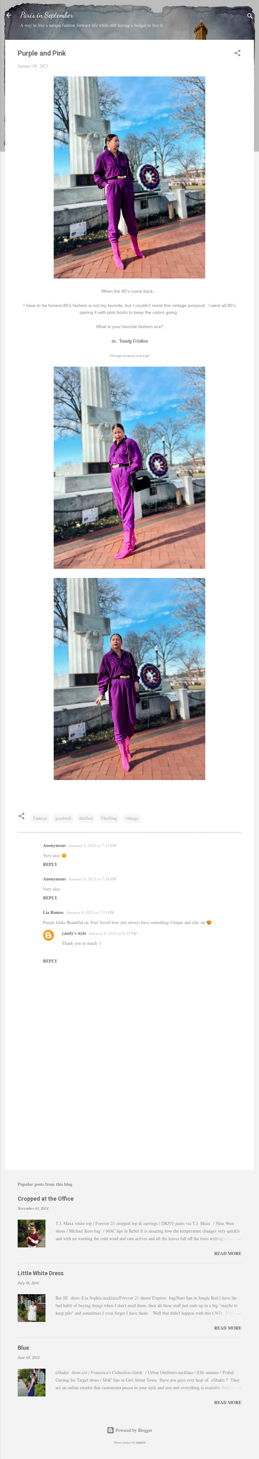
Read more (227, 1253)
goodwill (63, 818)
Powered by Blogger (133, 1430)
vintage (131, 818)
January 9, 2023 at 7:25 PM (92, 845)
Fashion (40, 818)
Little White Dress (40, 1273)
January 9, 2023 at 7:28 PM (92, 879)
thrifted (86, 818)
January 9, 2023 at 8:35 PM (113, 933)
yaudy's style (74, 933)
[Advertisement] (129, 1111)
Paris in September (46, 15)
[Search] (250, 17)
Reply (50, 864)
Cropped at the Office (46, 1198)
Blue (23, 1347)
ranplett (141, 1442)
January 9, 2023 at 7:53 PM (90, 912)
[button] (237, 54)
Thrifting (109, 818)
